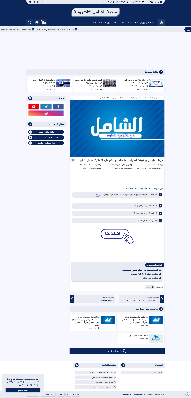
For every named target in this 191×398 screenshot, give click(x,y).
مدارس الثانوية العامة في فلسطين (101, 373)
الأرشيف (109, 2)
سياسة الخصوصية (136, 2)
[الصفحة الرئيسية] (161, 22)
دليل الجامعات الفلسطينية (104, 382)
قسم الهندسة (97, 23)
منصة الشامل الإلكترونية (132, 394)
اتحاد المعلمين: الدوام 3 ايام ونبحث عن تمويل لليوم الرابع (21, 29)
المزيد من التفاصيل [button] (27, 384)
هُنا (97, 194)
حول (68, 394)
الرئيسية (157, 373)
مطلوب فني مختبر (150, 278)
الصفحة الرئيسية (158, 98)
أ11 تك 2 (149, 98)
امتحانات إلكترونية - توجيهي (103, 387)
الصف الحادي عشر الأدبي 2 (137, 335)
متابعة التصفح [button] (23, 390)
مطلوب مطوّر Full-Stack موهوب (144, 274)
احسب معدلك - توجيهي (115, 23)
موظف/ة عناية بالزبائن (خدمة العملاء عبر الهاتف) (44, 81)
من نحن (157, 2)
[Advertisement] (95, 50)
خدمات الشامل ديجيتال (148, 23)
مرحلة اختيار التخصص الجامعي (102, 377)
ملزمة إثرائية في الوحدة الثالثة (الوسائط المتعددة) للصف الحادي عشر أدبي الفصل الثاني (135, 320)
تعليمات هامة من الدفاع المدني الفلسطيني (140, 270)
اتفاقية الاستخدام (121, 2)
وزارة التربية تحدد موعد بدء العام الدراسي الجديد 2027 (64, 29)
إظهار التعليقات (115, 351)
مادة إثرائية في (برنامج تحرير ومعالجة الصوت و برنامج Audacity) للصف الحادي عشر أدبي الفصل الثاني (85, 321)
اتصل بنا (148, 2)
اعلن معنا (102, 2)
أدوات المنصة (133, 23)
